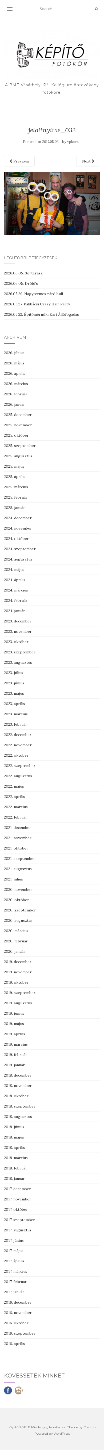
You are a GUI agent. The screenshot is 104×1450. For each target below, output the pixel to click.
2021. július (13, 879)
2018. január (14, 1178)
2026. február (15, 394)
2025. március (16, 487)
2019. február (15, 1054)
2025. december (18, 414)
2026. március (16, 383)
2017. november (17, 1199)
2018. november (18, 1085)
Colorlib (89, 1427)
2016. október (16, 1323)
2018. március (16, 1157)
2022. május (14, 786)
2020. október (16, 899)
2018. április (14, 1147)
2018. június (14, 1126)
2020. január (14, 951)
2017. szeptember (19, 1219)
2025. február (15, 497)
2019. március (16, 1044)
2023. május (14, 693)
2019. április (14, 1034)
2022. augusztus (18, 776)
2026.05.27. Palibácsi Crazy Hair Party (37, 304)
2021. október (16, 848)
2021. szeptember (19, 858)
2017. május (13, 1250)
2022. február (15, 817)
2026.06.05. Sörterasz (23, 273)
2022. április (14, 796)
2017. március (15, 1271)
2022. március (16, 807)
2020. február (16, 941)
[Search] (96, 9)
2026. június (14, 352)
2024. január (14, 610)
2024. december (18, 518)
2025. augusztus (18, 456)
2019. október (16, 982)
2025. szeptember (20, 445)
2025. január (14, 507)
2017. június (14, 1240)
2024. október (16, 538)
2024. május (14, 569)
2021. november (17, 837)
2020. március (16, 930)
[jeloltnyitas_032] (52, 203)
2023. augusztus (18, 662)
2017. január (14, 1292)
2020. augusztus (18, 920)
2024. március (16, 590)
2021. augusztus (18, 868)
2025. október (16, 435)
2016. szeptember (19, 1333)
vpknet (73, 141)
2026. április (14, 373)
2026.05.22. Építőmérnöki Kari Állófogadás (41, 314)
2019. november (18, 972)
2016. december (17, 1302)
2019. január (14, 1065)
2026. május (14, 363)
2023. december (17, 621)
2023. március (16, 714)
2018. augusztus (18, 1116)
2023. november (18, 631)
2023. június (14, 683)
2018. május (14, 1137)
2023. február (15, 724)
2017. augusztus (17, 1230)
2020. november (18, 889)
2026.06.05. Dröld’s (21, 283)
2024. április (14, 579)
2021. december (17, 827)
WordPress (62, 1433)
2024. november (18, 528)
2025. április (14, 476)
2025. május (14, 466)
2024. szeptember (20, 548)
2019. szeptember (19, 992)
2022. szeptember (19, 765)
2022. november (18, 745)
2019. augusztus (18, 1003)
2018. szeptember (19, 1106)
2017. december (17, 1188)
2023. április (14, 703)
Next (87, 161)
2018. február (15, 1168)
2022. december (17, 734)
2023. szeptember (19, 652)
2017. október (16, 1209)
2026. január (14, 404)
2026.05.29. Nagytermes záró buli (33, 293)
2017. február (15, 1281)
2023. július (13, 672)
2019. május (14, 1023)
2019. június (14, 1013)
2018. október (16, 1096)
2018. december (17, 1075)
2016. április (14, 1343)
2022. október (16, 755)
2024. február (15, 600)
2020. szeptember (20, 910)
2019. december (17, 961)
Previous (20, 161)
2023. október (16, 641)
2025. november (18, 425)
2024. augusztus (18, 559)
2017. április (14, 1261)
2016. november (18, 1312)
